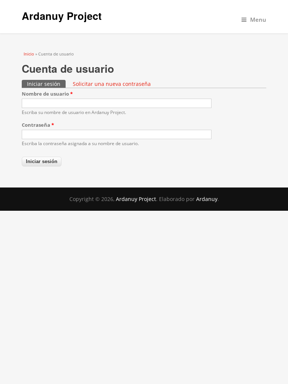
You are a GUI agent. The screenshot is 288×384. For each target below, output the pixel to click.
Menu (258, 20)
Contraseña (38, 125)
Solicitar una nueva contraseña (112, 83)
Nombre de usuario (47, 93)
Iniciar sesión (46, 83)
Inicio (29, 54)
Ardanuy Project (62, 16)
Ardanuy (207, 198)
